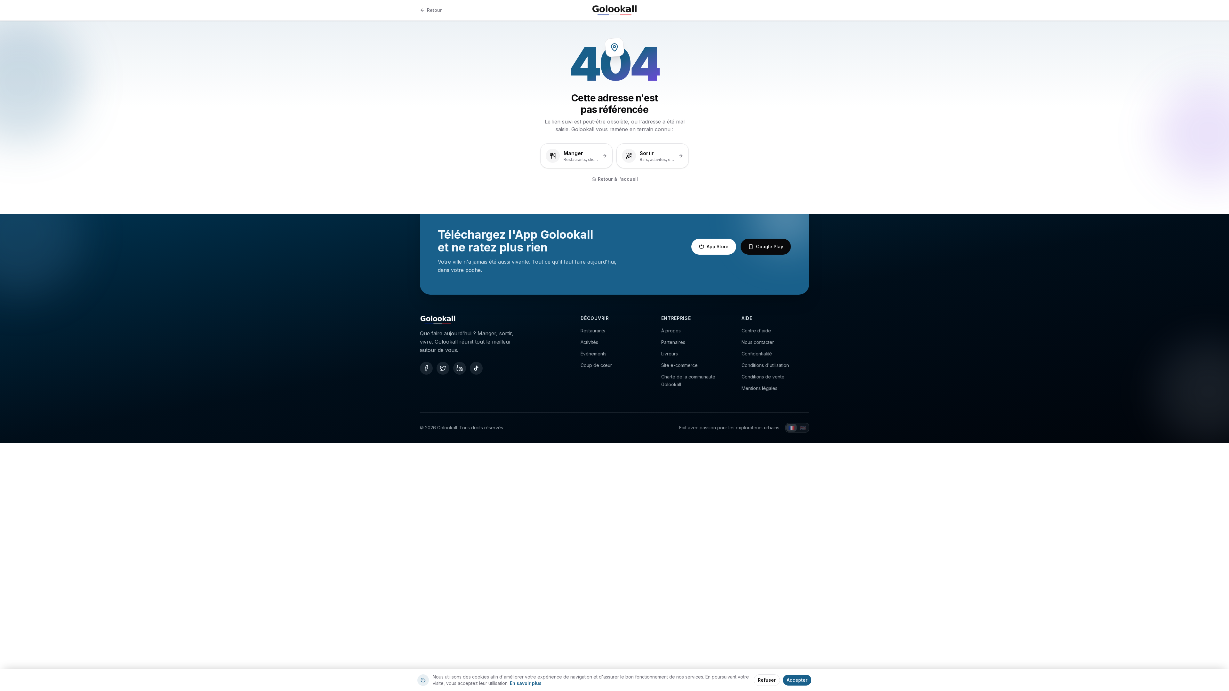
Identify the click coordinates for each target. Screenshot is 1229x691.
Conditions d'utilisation (765, 365)
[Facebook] (426, 368)
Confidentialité (757, 353)
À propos (671, 330)
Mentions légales (759, 388)
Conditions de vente (763, 376)
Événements (593, 353)
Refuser (767, 680)
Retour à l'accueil (618, 179)
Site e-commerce (679, 365)
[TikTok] (476, 368)
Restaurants (593, 330)
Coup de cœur (596, 365)
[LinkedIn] (459, 368)
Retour (434, 10)
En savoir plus (526, 683)
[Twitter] (443, 368)
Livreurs (669, 353)
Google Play (769, 246)
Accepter (797, 680)
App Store (717, 246)
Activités (589, 342)
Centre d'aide (756, 330)
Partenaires (673, 342)
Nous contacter (758, 342)
